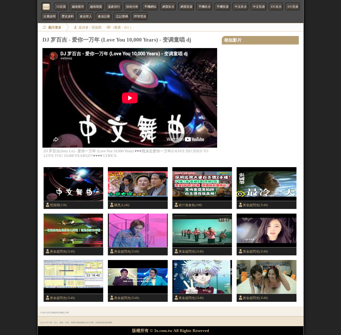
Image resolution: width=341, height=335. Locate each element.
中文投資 (259, 6)
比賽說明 (50, 16)
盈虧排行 (114, 6)
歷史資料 (68, 16)
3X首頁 (61, 6)
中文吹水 (241, 6)
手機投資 (223, 6)
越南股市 (78, 6)
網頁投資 (186, 6)
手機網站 (150, 6)
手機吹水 (205, 6)
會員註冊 (104, 16)
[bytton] (46, 6)
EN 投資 (293, 6)
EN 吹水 (276, 6)
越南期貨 (96, 6)
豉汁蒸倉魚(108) (190, 205)
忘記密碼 (122, 16)
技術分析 (132, 6)
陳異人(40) (121, 205)
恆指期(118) (58, 205)
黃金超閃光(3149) (255, 205)
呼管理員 (140, 16)
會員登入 (86, 16)
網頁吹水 (168, 6)
